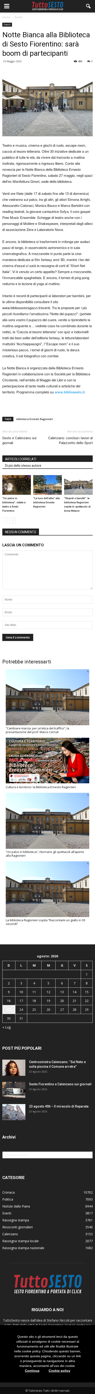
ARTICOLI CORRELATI (20, 459)
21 (74, 1001)
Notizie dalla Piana (16, 1206)
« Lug (7, 1027)
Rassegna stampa (15, 1220)
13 (62, 992)
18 (34, 1001)
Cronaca (8, 1192)
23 (9, 1009)
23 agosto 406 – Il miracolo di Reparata (59, 1106)
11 (34, 992)
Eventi (7, 24)
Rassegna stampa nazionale (23, 1248)
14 (74, 992)
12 (48, 992)
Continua (32, 1370)
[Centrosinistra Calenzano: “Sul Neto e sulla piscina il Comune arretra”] (13, 1068)
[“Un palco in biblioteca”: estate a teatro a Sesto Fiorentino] (16, 485)
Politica (7, 1199)
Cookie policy (59, 1370)
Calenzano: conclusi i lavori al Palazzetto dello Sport (70, 440)
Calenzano (10, 1234)
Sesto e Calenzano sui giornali (19, 440)
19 (48, 1001)
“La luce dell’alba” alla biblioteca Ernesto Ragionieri (46, 502)
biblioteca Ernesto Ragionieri (34, 419)
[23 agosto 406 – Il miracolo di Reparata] (13, 1112)
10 (21, 992)
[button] (88, 6)
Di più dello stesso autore (23, 465)
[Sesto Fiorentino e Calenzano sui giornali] (13, 1090)
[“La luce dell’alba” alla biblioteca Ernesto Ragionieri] (47, 485)
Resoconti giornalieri (17, 1227)
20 (62, 1001)
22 (87, 1001)
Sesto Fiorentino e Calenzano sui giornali (60, 1084)
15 (87, 992)
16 (9, 1001)
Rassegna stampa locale (20, 1241)
